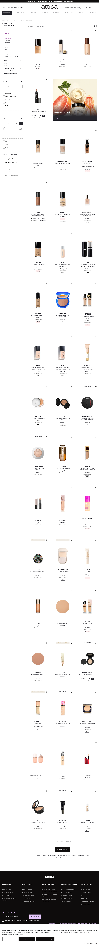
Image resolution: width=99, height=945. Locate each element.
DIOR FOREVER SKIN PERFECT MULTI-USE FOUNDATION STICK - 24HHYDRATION (87, 265)
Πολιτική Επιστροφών (28, 895)
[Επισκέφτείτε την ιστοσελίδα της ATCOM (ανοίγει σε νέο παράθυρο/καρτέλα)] (90, 943)
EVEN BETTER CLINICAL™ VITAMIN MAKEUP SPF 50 (87, 823)
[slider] (4, 128)
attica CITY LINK (6, 889)
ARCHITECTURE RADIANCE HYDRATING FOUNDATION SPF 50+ (87, 469)
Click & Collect (26, 898)
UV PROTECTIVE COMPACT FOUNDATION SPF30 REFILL (38, 675)
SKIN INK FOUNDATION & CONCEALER (87, 775)
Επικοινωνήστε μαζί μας (68, 889)
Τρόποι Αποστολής (27, 892)
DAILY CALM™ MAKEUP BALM (38, 418)
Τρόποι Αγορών (66, 901)
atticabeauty (71, 923)
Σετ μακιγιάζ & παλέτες (9, 70)
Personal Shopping (66, 898)
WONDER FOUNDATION (87, 521)
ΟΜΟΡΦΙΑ (9, 20)
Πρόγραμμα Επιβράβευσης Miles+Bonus (49, 900)
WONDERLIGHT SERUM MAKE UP (62, 164)
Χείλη (5, 63)
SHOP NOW (62, 113)
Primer (6, 36)
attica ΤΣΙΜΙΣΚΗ (6, 895)
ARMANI (38, 60)
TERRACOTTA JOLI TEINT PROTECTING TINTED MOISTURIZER (87, 368)
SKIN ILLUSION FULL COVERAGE (38, 622)
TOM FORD (87, 466)
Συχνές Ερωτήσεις (66, 892)
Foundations (8, 38)
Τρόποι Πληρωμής (27, 889)
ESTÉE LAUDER (87, 212)
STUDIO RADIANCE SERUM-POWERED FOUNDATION (38, 215)
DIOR (62, 262)
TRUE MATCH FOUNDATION (62, 774)
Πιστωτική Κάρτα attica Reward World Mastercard (49, 890)
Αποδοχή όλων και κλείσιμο (45, 939)
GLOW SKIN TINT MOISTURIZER (62, 674)
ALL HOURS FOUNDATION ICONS (87, 317)
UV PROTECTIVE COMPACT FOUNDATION (62, 316)
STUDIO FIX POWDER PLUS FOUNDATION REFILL (62, 622)
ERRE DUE (62, 721)
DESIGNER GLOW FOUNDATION (62, 214)
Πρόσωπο (21, 20)
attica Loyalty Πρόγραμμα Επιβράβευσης (49, 895)
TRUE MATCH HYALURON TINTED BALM (38, 469)
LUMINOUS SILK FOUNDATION (38, 61)
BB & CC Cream (9, 42)
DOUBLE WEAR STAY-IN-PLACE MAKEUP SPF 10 (87, 215)
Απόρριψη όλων (27, 939)
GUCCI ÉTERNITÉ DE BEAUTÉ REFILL (63, 419)
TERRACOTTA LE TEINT (87, 61)
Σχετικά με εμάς (85, 889)
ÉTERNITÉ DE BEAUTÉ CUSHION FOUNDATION (38, 572)
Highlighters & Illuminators (11, 54)
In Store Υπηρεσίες (66, 895)
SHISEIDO (62, 313)
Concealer (7, 40)
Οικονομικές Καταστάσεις (88, 901)
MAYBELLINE (62, 517)
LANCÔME (62, 60)
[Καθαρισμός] (78, 8)
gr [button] (4, 7)
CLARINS (63, 466)
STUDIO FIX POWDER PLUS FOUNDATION (38, 823)
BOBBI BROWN (38, 160)
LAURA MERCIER (62, 569)
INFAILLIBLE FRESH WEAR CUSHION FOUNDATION (87, 419)
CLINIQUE (38, 416)
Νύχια (5, 65)
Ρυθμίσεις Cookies (10, 939)
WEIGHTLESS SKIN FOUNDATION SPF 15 (38, 162)
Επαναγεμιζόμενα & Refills (10, 73)
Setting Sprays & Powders (11, 56)
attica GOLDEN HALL (8, 892)
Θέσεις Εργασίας (86, 892)
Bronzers (7, 45)
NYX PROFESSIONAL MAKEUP (87, 162)
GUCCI (62, 416)
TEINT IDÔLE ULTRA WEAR (62, 61)
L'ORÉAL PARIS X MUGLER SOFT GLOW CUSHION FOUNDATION (87, 675)
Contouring (7, 51)
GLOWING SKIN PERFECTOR (63, 723)
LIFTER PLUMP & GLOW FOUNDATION (62, 519)
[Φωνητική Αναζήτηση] (80, 7)
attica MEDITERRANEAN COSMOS (9, 899)
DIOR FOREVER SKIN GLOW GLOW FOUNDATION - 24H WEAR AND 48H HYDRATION (38, 368)
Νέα (82, 895)
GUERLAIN (87, 60)
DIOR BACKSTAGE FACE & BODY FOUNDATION (62, 265)
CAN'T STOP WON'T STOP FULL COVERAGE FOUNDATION (87, 166)
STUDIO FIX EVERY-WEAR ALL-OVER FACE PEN (38, 112)
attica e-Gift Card (29, 901)
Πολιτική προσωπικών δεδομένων (31, 920)
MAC (38, 109)
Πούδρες (7, 47)
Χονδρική (84, 898)
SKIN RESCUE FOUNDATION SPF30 (62, 823)
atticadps (52, 923)
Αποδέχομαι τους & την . (22, 920)
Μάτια (5, 60)
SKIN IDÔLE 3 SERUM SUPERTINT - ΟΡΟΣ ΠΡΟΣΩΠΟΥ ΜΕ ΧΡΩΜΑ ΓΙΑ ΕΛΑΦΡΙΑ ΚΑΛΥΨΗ (38, 775)
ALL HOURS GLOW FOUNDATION (87, 624)
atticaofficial (63, 923)
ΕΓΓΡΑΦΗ (34, 916)
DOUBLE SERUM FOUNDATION (62, 468)
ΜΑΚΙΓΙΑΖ (15, 20)
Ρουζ (6, 49)
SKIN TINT (87, 571)
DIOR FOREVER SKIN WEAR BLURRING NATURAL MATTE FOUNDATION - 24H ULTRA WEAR (63, 368)
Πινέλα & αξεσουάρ (9, 68)
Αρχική (3, 20)
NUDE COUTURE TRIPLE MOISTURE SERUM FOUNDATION (38, 726)
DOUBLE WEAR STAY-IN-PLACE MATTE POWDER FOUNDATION (87, 724)
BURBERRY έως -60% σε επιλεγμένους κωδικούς (38, 1)
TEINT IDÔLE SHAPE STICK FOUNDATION (38, 519)
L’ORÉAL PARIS (87, 416)
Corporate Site (85, 904)
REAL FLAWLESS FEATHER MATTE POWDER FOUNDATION (62, 572)
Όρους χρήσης (16, 920)
